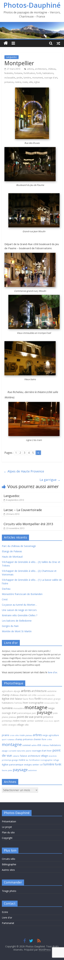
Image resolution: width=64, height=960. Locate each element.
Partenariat (8, 923)
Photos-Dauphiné (32, 5)
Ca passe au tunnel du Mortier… (19, 604)
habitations (47, 73)
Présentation (9, 821)
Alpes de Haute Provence (24, 471)
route (25, 82)
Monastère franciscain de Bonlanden (22, 594)
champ (6, 695)
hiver (25, 702)
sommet (39, 720)
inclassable (9, 77)
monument (37, 77)
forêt (38, 73)
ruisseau (11, 739)
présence (8, 82)
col (29, 695)
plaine (5, 717)
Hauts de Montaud (12, 556)
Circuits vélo (8, 858)
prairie (38, 717)
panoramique (24, 713)
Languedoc (11, 57)
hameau (18, 702)
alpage (16, 691)
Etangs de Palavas (12, 551)
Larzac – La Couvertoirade (23, 510)
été (12, 698)
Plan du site (8, 832)
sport (56, 720)
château (52, 68)
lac (56, 702)
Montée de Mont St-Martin (17, 631)
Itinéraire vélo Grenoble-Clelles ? (19, 615)
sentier (30, 720)
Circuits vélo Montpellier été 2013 (28, 524)
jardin (19, 77)
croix (12, 735)
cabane (16, 756)
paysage (44, 712)
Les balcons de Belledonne (17, 620)
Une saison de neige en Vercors (19, 610)
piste (55, 713)
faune (25, 698)
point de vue (25, 717)
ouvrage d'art (50, 77)
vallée (5, 724)
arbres (30, 68)
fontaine (18, 73)
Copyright (7, 838)
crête (34, 695)
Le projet (7, 827)
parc (34, 713)
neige (51, 708)
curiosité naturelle (46, 695)
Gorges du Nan (10, 626)
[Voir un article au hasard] (58, 43)
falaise (18, 698)
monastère (18, 708)
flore (31, 698)
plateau (12, 717)
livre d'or (52, 672)
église (37, 82)
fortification (29, 73)
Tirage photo (9, 891)
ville (31, 82)
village (20, 724)
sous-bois (48, 721)
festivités (8, 73)
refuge (56, 760)
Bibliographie (9, 864)
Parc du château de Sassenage (19, 546)
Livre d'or (7, 917)
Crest (5, 599)
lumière (27, 77)
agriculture (7, 691)
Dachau (6, 588)
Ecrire (5, 912)
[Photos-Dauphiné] (6, 43)
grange (57, 698)
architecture (41, 68)
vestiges (12, 724)
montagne (36, 707)
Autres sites (8, 869)
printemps (7, 720)
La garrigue (50, 480)
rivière (18, 82)
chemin (23, 695)
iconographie (36, 702)
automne (51, 691)
